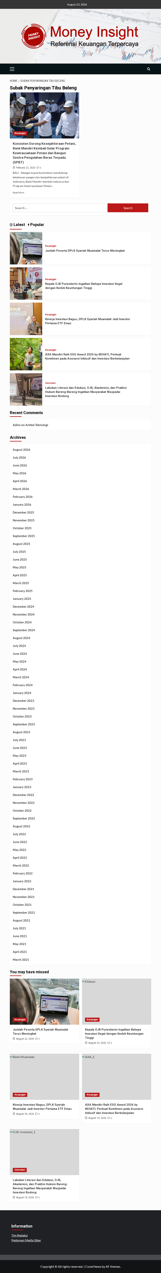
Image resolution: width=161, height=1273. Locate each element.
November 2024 (24, 614)
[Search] (148, 69)
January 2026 (22, 504)
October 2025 (22, 528)
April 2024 (20, 669)
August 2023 (21, 732)
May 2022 (19, 849)
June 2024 (20, 653)
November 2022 (24, 802)
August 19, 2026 (97, 1118)
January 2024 (22, 693)
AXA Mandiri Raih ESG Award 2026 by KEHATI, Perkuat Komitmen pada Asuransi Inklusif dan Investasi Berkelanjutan (114, 1109)
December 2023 (23, 700)
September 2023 (24, 724)
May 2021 (19, 944)
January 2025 (22, 598)
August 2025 (21, 543)
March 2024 (21, 677)
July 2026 (19, 457)
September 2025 (24, 536)
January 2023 (22, 787)
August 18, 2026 (25, 1197)
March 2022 (21, 865)
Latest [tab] (19, 224)
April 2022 (20, 857)
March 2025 (21, 583)
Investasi (50, 383)
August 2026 (21, 449)
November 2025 (24, 520)
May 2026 (19, 473)
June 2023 (20, 747)
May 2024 (19, 661)
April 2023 (20, 763)
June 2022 (20, 842)
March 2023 (21, 771)
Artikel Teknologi (36, 425)
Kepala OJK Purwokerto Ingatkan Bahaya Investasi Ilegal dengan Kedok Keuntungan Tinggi (114, 1034)
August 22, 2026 (25, 1038)
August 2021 (21, 920)
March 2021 (21, 959)
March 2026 (21, 489)
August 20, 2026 (25, 1114)
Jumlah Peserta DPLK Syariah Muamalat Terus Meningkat (85, 250)
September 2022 (24, 818)
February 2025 (23, 591)
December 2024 (23, 606)
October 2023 (22, 716)
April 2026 (20, 481)
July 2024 (19, 645)
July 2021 (19, 928)
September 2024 (24, 630)
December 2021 (23, 889)
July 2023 (19, 740)
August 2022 (21, 826)
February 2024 (23, 685)
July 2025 (19, 551)
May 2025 (19, 567)
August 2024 (21, 638)
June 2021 (20, 936)
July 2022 (19, 834)
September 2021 (24, 912)
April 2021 (20, 951)
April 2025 (20, 575)
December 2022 (23, 795)
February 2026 (23, 496)
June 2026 (20, 465)
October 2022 (22, 810)
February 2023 (23, 779)
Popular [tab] (36, 224)
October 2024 (22, 622)
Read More (18, 192)
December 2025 (23, 512)
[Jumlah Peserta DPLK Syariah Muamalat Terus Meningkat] (26, 248)
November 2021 (24, 897)
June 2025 (20, 559)
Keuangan (20, 133)
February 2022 (23, 873)
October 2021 (22, 904)
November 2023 (24, 708)
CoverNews (93, 1266)
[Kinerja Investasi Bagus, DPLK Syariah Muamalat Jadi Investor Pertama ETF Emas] (26, 318)
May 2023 (19, 755)
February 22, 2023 (25, 167)
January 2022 (22, 881)
